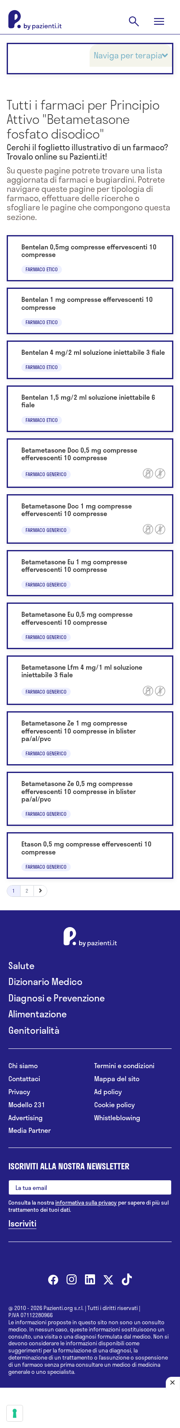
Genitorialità (33, 1030)
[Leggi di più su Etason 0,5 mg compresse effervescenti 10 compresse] (90, 855)
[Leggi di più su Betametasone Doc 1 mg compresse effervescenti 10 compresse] (90, 518)
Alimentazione (37, 1014)
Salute (21, 965)
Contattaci (24, 1078)
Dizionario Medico (45, 981)
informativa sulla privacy (86, 1202)
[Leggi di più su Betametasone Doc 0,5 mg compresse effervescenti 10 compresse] (90, 463)
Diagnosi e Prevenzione (56, 998)
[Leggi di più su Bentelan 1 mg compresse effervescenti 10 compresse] (90, 311)
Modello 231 (26, 1104)
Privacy (19, 1091)
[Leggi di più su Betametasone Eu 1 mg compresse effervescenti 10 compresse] (90, 573)
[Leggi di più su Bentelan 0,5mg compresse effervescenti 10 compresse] (90, 258)
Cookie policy (114, 1104)
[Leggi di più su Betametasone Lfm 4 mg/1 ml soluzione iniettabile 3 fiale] (90, 680)
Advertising (25, 1118)
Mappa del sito (116, 1078)
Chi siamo (23, 1065)
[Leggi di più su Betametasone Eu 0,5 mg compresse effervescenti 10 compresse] (90, 626)
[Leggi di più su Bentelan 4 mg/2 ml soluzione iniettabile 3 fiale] (90, 360)
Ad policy (108, 1091)
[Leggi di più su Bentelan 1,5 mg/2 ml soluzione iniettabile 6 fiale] (90, 409)
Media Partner (29, 1130)
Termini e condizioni (124, 1065)
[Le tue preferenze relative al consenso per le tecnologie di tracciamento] (15, 1413)
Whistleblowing (117, 1118)
